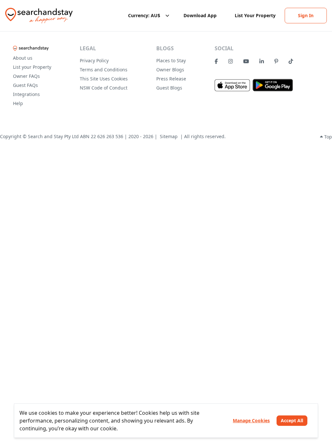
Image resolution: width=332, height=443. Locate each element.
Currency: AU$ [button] (144, 15)
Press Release (171, 79)
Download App (200, 15)
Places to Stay (171, 60)
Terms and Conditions (103, 69)
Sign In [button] (306, 15)
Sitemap (169, 136)
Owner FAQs (26, 76)
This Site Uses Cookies (104, 79)
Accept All (292, 420)
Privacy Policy (94, 60)
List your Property (32, 67)
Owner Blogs (170, 69)
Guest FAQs (25, 85)
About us (22, 58)
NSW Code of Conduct (103, 88)
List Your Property (255, 15)
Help (18, 103)
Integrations (26, 94)
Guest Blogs (169, 88)
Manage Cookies (251, 420)
